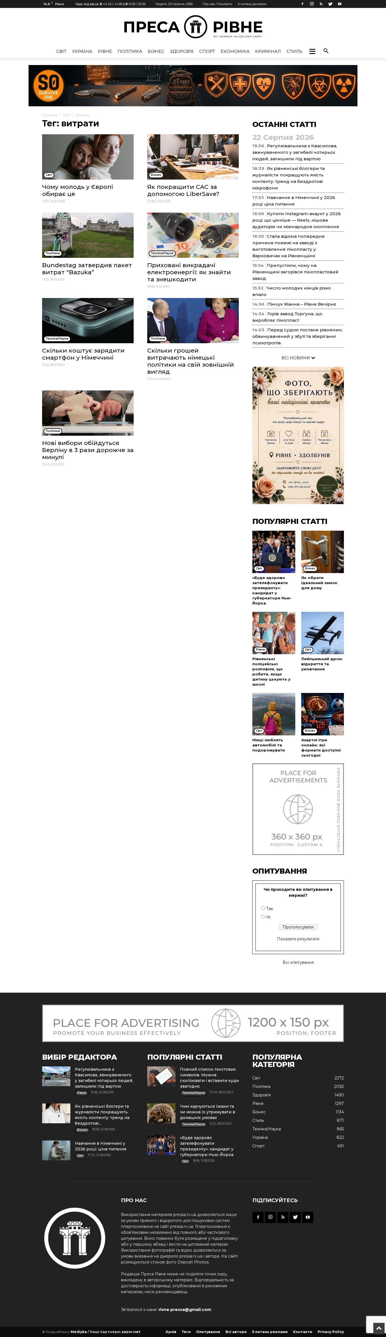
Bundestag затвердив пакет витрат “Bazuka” (87, 269)
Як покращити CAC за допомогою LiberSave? (183, 190)
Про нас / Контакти (217, 4)
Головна (49, 115)
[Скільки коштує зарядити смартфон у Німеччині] (88, 320)
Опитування (208, 1332)
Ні (268, 917)
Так (269, 908)
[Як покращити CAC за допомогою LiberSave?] (193, 157)
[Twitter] (330, 4)
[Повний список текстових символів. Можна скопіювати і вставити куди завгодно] (161, 1076)
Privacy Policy (331, 1332)
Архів (171, 1332)
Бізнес (156, 51)
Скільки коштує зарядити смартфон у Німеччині (83, 354)
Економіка (235, 51)
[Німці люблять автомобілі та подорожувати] (273, 714)
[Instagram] (311, 4)
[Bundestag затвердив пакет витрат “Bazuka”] (88, 235)
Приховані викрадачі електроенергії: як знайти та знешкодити (189, 272)
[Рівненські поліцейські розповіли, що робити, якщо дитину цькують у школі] (273, 633)
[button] (312, 51)
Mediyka (79, 1332)
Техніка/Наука (266, 1128)
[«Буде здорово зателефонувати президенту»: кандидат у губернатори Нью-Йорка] (273, 552)
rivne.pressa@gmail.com (185, 1309)
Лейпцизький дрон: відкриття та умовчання (322, 663)
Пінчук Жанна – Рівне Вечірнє (301, 304)
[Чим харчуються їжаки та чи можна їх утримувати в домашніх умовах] (161, 1113)
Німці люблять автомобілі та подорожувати (268, 745)
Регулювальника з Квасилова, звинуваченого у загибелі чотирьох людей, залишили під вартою (294, 152)
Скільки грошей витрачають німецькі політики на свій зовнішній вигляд (190, 361)
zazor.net (131, 1332)
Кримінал (268, 51)
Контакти (302, 1332)
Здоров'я (182, 51)
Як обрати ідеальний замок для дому (319, 582)
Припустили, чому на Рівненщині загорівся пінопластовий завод (295, 272)
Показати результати (298, 938)
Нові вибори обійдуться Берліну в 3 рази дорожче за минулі (88, 450)
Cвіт (61, 51)
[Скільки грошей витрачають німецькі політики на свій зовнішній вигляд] (193, 320)
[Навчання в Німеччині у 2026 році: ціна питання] (56, 1150)
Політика (130, 51)
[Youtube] (339, 4)
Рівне (105, 51)
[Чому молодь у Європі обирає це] (88, 157)
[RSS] (321, 4)
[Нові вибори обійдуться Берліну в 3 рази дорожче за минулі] (88, 413)
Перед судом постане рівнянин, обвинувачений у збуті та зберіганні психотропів (297, 336)
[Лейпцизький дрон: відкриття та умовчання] (322, 633)
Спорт (207, 51)
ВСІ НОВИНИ (296, 357)
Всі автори (236, 1332)
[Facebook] (302, 4)
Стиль (294, 51)
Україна (82, 51)
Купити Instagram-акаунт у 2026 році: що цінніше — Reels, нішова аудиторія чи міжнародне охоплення (296, 220)
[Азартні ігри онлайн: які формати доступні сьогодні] (322, 714)
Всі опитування (298, 962)
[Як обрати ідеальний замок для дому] (322, 552)
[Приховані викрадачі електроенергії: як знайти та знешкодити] (193, 235)
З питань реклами (252, 4)
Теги (67, 115)
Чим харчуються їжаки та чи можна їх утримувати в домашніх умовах (207, 1112)
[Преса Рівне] (193, 27)
